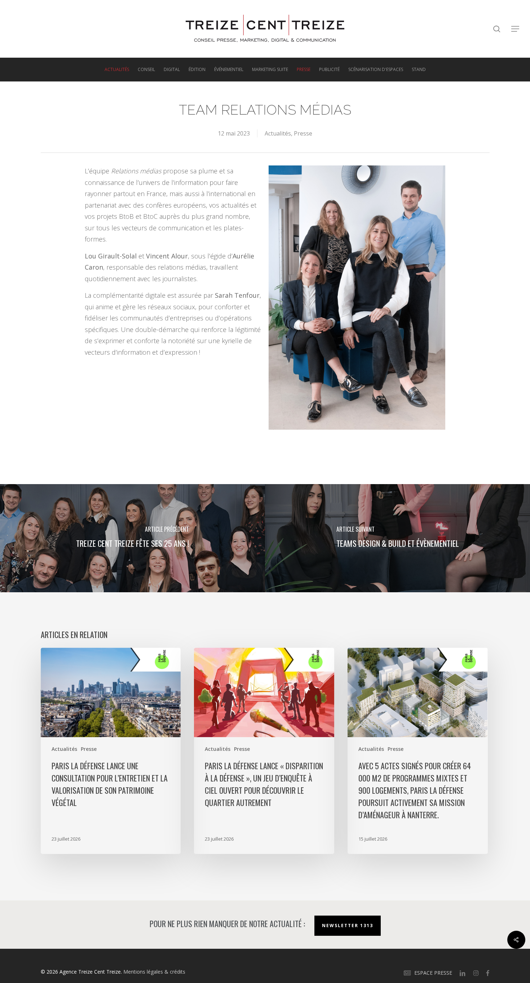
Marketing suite (270, 69)
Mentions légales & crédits (154, 971)
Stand (419, 69)
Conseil (146, 69)
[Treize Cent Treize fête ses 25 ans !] (132, 538)
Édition (197, 69)
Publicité (329, 69)
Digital (172, 69)
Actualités (117, 69)
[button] (515, 29)
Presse (303, 69)
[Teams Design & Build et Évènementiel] (397, 538)
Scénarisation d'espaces (375, 69)
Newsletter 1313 (347, 925)
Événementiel (228, 69)
